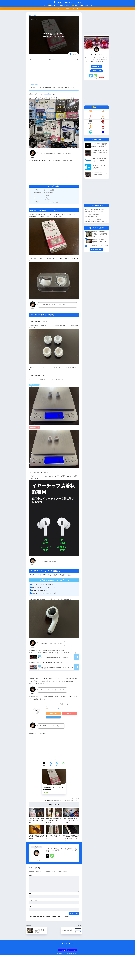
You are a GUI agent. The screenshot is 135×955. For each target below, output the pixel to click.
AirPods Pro (58, 800)
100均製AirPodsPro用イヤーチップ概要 (44, 190)
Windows (103, 133)
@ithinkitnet (47, 94)
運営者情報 (97, 66)
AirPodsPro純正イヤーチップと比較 (43, 192)
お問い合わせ (96, 70)
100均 (77, 798)
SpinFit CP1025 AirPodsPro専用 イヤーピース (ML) (59, 704)
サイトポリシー (85, 5)
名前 (30, 894)
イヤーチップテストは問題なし (42, 199)
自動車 (103, 128)
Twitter (91, 78)
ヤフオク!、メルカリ (64, 5)
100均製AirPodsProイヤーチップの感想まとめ (46, 202)
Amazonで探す (53, 713)
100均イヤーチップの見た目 (42, 195)
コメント (31, 875)
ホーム (103, 113)
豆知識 (103, 123)
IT (44, 5)
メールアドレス (33, 900)
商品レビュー (52, 5)
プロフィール (90, 113)
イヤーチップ (66, 800)
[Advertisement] (54, 72)
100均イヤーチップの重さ (41, 197)
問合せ (75, 5)
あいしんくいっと (67, 2)
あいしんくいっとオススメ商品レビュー (67, 8)
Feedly (52, 858)
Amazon (90, 128)
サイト (30, 906)
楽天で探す (69, 713)
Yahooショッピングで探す (52, 717)
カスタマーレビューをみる (53, 708)
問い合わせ (103, 118)
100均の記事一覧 (95, 249)
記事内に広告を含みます (53, 59)
